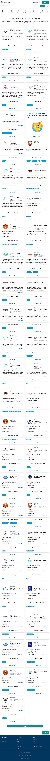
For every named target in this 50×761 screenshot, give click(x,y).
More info (20, 42)
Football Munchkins (15, 310)
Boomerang (13, 143)
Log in (45, 2)
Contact (35, 739)
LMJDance (37, 254)
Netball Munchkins (39, 282)
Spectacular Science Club (40, 31)
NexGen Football (14, 59)
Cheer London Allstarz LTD (16, 31)
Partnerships (19, 746)
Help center (35, 743)
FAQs (34, 741)
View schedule (12, 53)
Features (18, 743)
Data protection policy (37, 746)
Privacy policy (36, 744)
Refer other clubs (37, 136)
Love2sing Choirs (14, 87)
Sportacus (37, 142)
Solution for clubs (36, 2)
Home (18, 741)
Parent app (4, 741)
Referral (18, 748)
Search (42, 6)
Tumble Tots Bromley (40, 170)
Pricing (18, 744)
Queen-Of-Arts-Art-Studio (40, 365)
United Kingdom (26, 752)
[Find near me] (48, 6)
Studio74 (12, 115)
